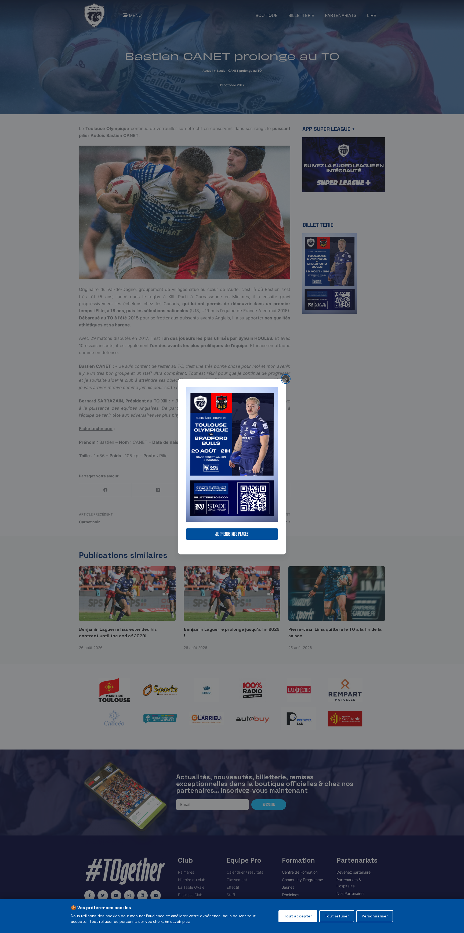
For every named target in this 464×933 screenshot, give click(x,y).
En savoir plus (177, 921)
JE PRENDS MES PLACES (232, 534)
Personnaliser (375, 916)
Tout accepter (298, 916)
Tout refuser (337, 916)
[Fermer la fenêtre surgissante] (285, 379)
